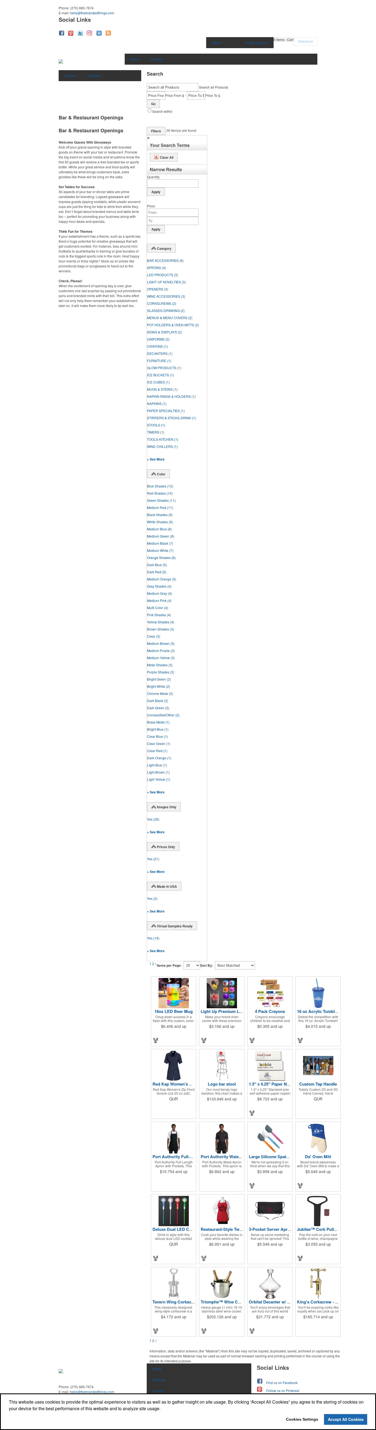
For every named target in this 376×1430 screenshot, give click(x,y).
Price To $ (212, 95)
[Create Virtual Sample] (156, 1040)
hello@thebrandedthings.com (92, 12)
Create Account (256, 42)
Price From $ (174, 95)
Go (153, 103)
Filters (156, 130)
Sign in (217, 42)
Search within (162, 111)
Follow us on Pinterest (282, 1390)
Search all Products (213, 87)
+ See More (156, 459)
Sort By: (206, 965)
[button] (283, 39)
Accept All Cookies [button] (346, 1419)
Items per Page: (169, 965)
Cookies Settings (302, 1419)
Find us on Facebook (282, 1382)
